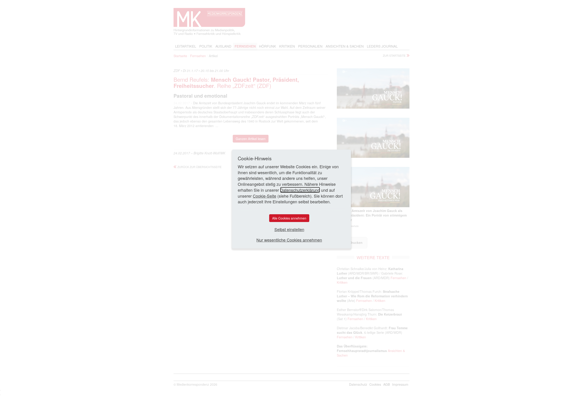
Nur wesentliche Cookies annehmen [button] (289, 240)
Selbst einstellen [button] (289, 229)
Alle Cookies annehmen (289, 218)
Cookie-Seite (264, 196)
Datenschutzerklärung (300, 190)
